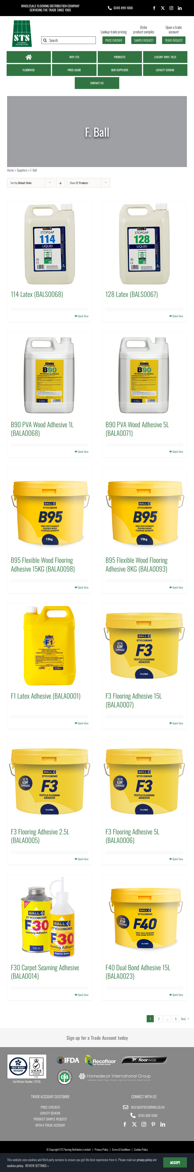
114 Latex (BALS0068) (37, 294)
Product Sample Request (50, 1118)
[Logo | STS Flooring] (22, 21)
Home (10, 169)
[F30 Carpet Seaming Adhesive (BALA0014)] (49, 917)
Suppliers (22, 169)
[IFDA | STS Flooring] (68, 1058)
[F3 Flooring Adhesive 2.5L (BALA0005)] (49, 781)
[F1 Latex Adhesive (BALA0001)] (49, 645)
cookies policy (15, 1165)
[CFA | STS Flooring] (65, 1071)
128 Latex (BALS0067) (132, 294)
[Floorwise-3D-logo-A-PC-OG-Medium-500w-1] (144, 1058)
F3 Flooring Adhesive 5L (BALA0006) (132, 836)
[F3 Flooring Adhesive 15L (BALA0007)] (144, 645)
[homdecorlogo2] (114, 1074)
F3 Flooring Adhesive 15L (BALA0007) (134, 700)
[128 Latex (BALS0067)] (144, 244)
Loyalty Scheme (50, 1112)
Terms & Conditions (121, 1149)
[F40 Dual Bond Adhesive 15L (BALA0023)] (144, 917)
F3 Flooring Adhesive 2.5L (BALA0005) (40, 836)
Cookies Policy (141, 1149)
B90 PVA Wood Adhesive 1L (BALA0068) (42, 428)
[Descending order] (60, 183)
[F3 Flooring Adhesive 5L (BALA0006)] (144, 781)
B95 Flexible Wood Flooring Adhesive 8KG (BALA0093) (137, 564)
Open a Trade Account (50, 1125)
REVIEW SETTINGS (36, 1165)
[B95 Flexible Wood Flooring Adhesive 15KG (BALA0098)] (49, 509)
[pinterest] (153, 1124)
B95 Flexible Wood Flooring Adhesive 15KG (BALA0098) (43, 564)
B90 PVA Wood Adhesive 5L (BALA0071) (137, 428)
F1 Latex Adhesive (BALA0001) (45, 696)
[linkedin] (180, 8)
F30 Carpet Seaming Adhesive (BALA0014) (45, 971)
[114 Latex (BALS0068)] (49, 244)
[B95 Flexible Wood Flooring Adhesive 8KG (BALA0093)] (144, 509)
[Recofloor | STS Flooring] (100, 1056)
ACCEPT (175, 1162)
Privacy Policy (101, 1149)
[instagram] (171, 8)
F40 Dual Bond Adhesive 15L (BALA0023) (138, 971)
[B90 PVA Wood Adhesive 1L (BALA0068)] (49, 374)
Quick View (83, 316)
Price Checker (50, 1107)
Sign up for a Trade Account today (97, 1037)
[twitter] (163, 8)
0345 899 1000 (123, 7)
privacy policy (144, 1159)
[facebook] (154, 8)
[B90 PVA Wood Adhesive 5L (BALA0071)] (144, 374)
